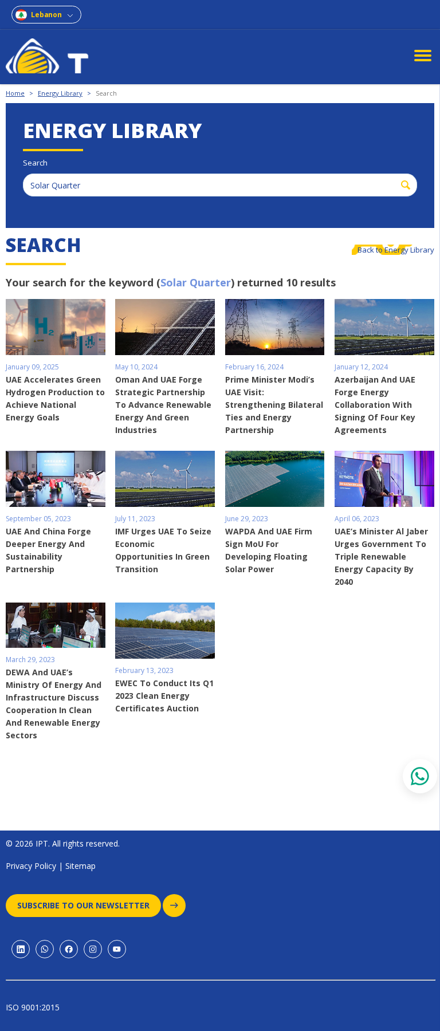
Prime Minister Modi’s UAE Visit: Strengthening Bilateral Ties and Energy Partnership (274, 404)
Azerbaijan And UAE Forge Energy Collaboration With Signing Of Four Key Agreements (375, 404)
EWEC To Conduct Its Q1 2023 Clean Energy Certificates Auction (164, 696)
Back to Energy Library (396, 250)
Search (106, 93)
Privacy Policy (31, 865)
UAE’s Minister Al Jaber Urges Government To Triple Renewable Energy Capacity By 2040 (381, 556)
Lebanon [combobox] (46, 14)
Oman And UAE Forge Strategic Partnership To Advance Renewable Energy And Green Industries (163, 404)
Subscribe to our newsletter (83, 905)
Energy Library (60, 93)
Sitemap (80, 865)
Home (15, 93)
